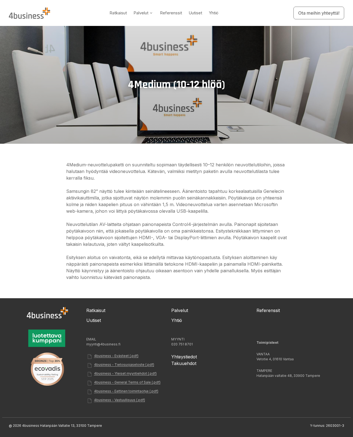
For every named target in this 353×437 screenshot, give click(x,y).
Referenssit (171, 12)
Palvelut (140, 12)
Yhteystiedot (184, 356)
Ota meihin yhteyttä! (318, 13)
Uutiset (195, 12)
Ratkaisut (118, 12)
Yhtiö (213, 12)
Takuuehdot (183, 363)
